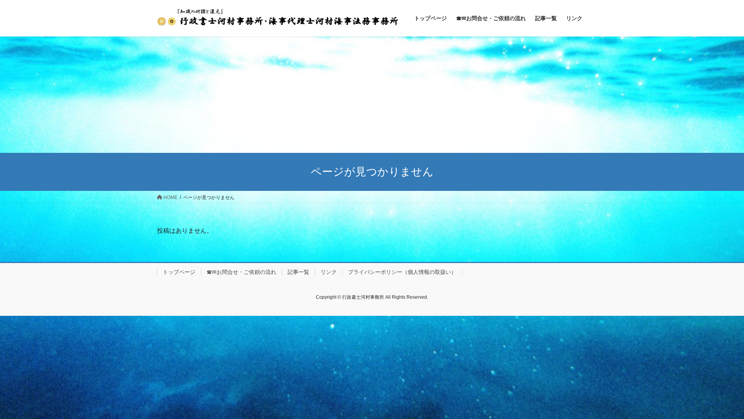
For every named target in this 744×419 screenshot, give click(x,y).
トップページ (179, 272)
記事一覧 (298, 272)
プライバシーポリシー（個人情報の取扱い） (402, 272)
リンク (328, 272)
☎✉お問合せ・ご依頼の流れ (241, 272)
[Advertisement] (372, 94)
